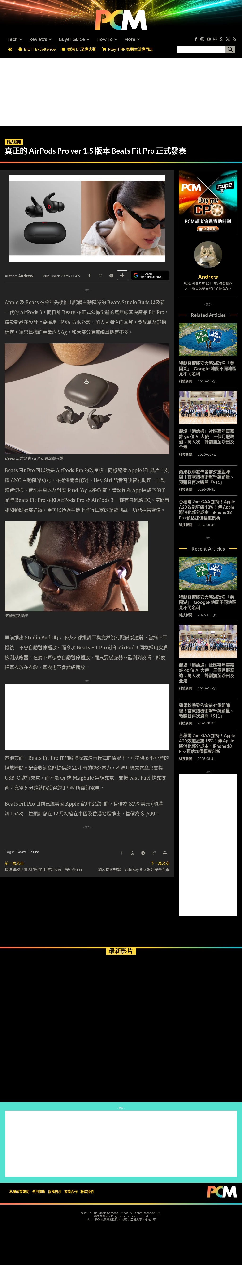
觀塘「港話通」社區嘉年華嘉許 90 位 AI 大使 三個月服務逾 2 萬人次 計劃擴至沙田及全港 (206, 439)
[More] (122, 275)
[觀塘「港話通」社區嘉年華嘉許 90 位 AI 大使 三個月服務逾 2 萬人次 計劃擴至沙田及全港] (208, 407)
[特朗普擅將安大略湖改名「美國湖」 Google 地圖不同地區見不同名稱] (208, 339)
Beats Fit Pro (27, 851)
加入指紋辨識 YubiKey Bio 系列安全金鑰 (133, 869)
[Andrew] (208, 254)
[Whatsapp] (221, 39)
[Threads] (215, 39)
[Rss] (234, 39)
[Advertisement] (121, 91)
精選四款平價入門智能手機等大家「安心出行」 (44, 869)
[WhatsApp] (100, 275)
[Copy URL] (154, 852)
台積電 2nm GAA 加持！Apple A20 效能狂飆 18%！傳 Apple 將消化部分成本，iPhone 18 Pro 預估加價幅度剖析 (207, 509)
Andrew (26, 275)
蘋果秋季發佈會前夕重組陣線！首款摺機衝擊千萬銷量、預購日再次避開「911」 (206, 477)
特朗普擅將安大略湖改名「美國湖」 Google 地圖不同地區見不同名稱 (207, 368)
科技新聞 (14, 142)
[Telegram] (111, 275)
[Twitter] (228, 39)
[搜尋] (230, 49)
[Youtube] (208, 39)
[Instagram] (202, 39)
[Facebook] (196, 39)
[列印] (164, 852)
